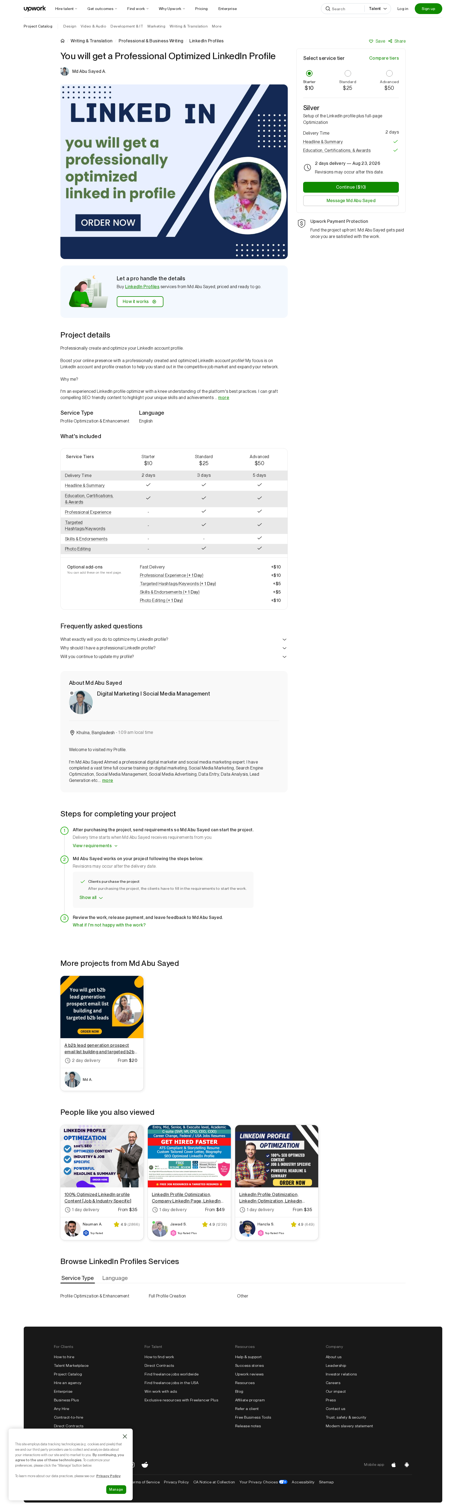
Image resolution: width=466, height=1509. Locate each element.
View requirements (92, 845)
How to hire (64, 1357)
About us (334, 1357)
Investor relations (341, 1374)
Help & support (248, 1357)
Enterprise (63, 1391)
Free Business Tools (253, 1417)
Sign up (428, 8)
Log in (403, 8)
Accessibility (303, 1482)
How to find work (159, 1357)
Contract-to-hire (68, 1417)
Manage (116, 1489)
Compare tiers (384, 58)
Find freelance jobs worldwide (172, 1374)
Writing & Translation (91, 41)
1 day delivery (86, 1209)
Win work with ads (161, 1391)
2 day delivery (86, 1060)
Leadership (336, 1365)
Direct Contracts (69, 1426)
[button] (90, 486)
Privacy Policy (176, 1482)
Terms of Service (145, 1482)
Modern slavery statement (349, 1426)
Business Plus (66, 1400)
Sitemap (326, 1482)
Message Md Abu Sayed (351, 200)
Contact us (335, 1408)
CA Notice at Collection (214, 1482)
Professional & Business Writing (151, 41)
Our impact (336, 1391)
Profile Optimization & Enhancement (94, 1296)
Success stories (249, 1365)
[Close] (125, 1436)
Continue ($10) (351, 186)
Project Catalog (38, 26)
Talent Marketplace (71, 1365)
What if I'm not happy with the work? (109, 925)
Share (400, 41)
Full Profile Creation (167, 1296)
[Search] (328, 9)
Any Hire (61, 1408)
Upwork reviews (249, 1374)
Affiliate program (250, 1400)
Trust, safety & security (346, 1417)
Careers (333, 1383)
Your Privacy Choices (263, 1482)
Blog (239, 1391)
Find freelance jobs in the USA (171, 1383)
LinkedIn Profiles (142, 286)
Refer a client (247, 1408)
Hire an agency (68, 1383)
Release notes (248, 1426)
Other (242, 1296)
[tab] (78, 1278)
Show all (88, 897)
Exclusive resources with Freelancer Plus (181, 1400)
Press (331, 1400)
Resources (245, 1383)
